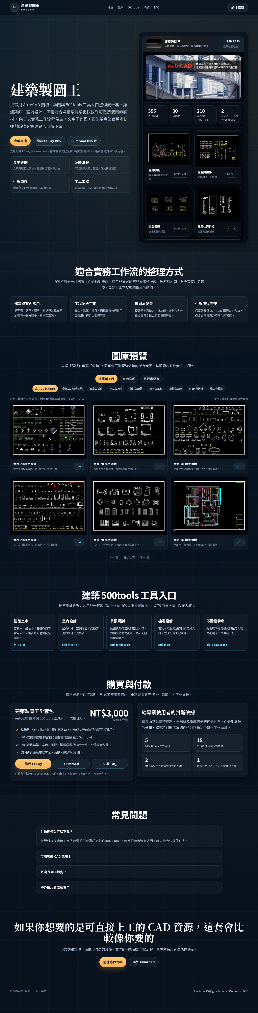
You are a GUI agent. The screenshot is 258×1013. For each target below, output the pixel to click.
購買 (147, 7)
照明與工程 (155, 388)
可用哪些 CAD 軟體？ (56, 856)
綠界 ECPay (33, 763)
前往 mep (164, 645)
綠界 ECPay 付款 (49, 140)
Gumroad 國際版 (84, 140)
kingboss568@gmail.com (209, 991)
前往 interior (70, 645)
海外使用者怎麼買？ (55, 887)
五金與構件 (96, 388)
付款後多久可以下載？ (57, 831)
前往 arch (20, 645)
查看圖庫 (20, 140)
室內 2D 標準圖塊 (45, 388)
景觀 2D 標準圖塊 (72, 388)
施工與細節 (216, 388)
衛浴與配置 (136, 388)
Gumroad (71, 763)
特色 (110, 7)
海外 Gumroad (144, 961)
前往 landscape (120, 645)
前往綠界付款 (113, 961)
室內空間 (129, 378)
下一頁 (145, 557)
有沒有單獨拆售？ (53, 871)
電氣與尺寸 (116, 388)
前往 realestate (216, 645)
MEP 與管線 (196, 388)
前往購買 (237, 7)
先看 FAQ (110, 763)
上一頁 (113, 557)
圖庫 (120, 7)
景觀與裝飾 (152, 378)
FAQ (156, 7)
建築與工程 (106, 378)
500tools (133, 7)
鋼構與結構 (175, 388)
